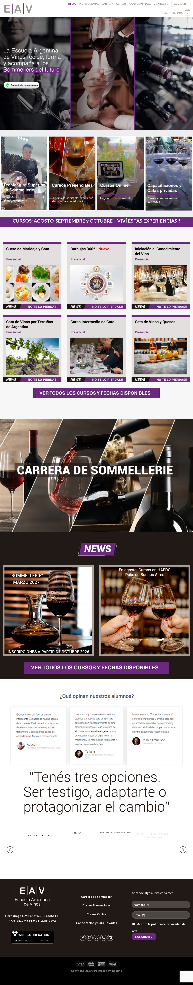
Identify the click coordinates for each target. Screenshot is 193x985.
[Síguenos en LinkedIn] (110, 938)
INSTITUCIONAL (89, 3)
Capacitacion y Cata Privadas (96, 923)
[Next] (183, 849)
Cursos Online (96, 914)
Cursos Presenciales (96, 905)
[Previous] (10, 849)
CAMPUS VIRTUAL (140, 3)
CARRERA (107, 3)
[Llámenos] (103, 938)
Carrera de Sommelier (96, 896)
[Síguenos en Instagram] (90, 938)
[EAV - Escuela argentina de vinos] (22, 8)
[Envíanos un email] (96, 938)
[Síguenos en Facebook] (83, 938)
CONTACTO (161, 3)
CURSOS (121, 3)
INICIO (72, 3)
